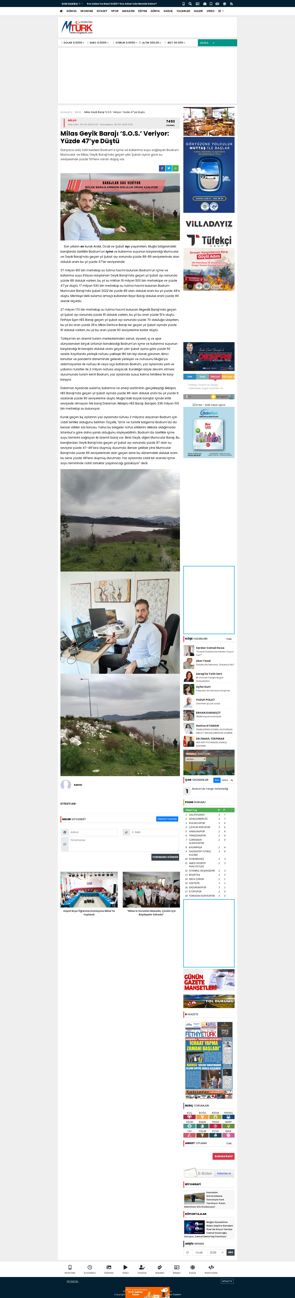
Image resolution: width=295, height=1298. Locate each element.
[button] (221, 11)
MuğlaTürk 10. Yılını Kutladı (103, 3)
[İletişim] (197, 3)
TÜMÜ (229, 639)
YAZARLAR (183, 11)
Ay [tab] (232, 780)
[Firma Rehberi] (205, 3)
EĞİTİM (142, 11)
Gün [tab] (217, 780)
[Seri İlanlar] (211, 3)
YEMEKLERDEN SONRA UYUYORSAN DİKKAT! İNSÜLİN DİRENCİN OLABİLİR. (214, 731)
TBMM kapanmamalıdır (208, 716)
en (82, 246)
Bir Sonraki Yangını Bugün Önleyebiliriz (210, 679)
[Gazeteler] (217, 3)
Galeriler (109, 1272)
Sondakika (90, 1272)
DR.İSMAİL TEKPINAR (210, 739)
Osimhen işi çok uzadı (208, 703)
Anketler (159, 1272)
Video (125, 1272)
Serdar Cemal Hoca (210, 648)
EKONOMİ (87, 11)
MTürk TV (227, 1281)
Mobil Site (70, 1272)
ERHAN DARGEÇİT (208, 713)
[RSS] (231, 3)
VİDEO (211, 11)
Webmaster (211, 1272)
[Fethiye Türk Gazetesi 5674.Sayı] (209, 1060)
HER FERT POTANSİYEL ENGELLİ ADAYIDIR (211, 744)
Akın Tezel (203, 661)
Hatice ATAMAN (207, 726)
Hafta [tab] (225, 780)
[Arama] (190, 3)
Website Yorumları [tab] (167, 818)
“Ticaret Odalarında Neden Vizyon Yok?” (215, 653)
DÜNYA (155, 11)
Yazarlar (142, 1272)
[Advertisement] (172, 27)
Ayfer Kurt (203, 687)
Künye (192, 1272)
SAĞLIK (168, 11)
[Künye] (224, 3)
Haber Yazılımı (173, 1294)
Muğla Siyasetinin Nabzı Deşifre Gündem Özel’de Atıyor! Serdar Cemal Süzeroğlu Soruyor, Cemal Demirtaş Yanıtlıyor (208, 1229)
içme (109, 251)
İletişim (177, 1272)
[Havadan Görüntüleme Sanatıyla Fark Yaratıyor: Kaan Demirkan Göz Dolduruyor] (194, 1197)
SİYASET (102, 11)
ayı (127, 246)
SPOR (114, 11)
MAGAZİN (128, 11)
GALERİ (198, 11)
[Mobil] (183, 3)
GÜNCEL (71, 11)
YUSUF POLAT (205, 700)
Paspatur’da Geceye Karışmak (213, 690)
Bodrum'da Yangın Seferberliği (207, 791)
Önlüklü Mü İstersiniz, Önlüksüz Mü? (215, 664)
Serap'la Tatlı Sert (209, 674)
